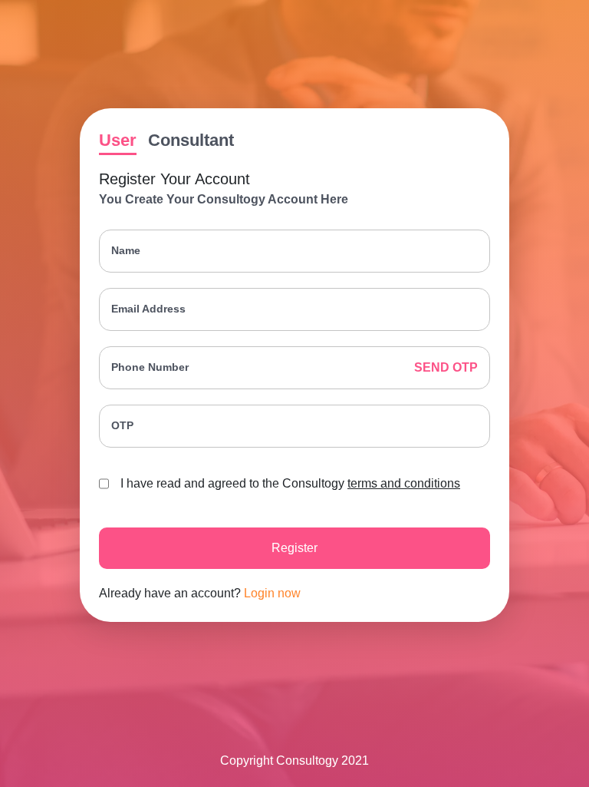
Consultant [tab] (191, 140)
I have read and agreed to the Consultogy (290, 483)
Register (294, 547)
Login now (272, 593)
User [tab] (118, 140)
